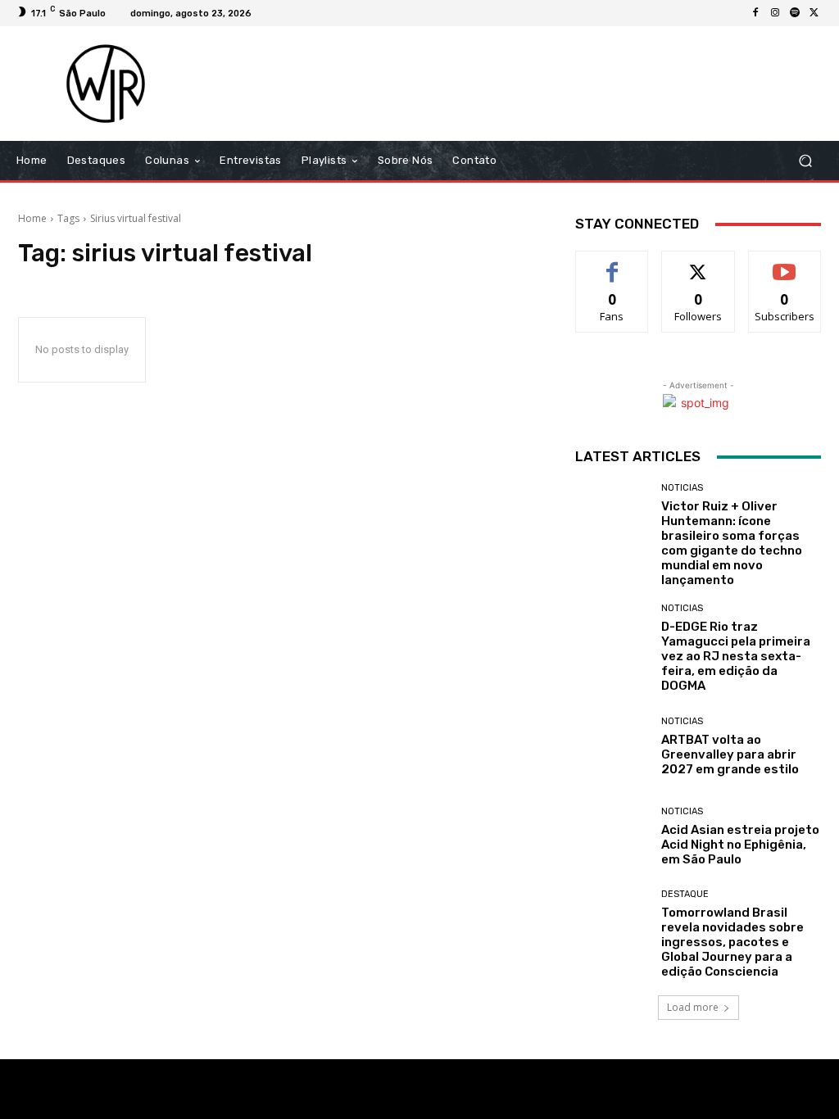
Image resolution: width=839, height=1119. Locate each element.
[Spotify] (795, 13)
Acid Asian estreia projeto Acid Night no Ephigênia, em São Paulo (740, 844)
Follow (698, 263)
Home (32, 218)
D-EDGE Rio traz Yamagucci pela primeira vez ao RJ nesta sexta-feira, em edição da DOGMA (735, 656)
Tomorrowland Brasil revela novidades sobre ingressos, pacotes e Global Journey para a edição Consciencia (732, 942)
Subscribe (785, 263)
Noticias (682, 487)
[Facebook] (755, 13)
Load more (693, 1007)
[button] (805, 161)
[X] (814, 13)
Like (612, 263)
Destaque (685, 894)
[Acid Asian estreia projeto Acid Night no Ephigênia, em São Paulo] (612, 836)
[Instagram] (775, 13)
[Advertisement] (519, 83)
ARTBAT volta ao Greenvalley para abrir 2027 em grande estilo (730, 754)
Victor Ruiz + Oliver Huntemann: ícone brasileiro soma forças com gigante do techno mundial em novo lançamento (731, 543)
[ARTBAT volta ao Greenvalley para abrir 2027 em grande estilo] (612, 746)
